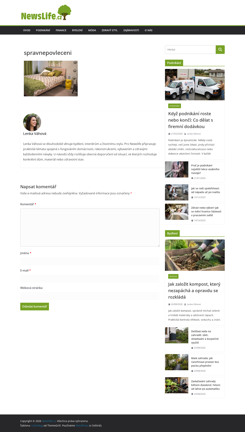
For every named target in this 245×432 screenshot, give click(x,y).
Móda (92, 30)
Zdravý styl (110, 30)
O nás (148, 30)
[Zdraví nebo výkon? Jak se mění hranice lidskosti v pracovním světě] (176, 214)
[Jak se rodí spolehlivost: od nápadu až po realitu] (176, 192)
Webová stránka (31, 288)
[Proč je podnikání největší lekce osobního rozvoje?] (176, 171)
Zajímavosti (131, 30)
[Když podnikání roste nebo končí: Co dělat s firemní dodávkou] (195, 84)
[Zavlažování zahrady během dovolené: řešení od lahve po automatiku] (176, 387)
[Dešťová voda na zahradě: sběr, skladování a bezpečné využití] (176, 339)
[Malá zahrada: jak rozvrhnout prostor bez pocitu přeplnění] (176, 364)
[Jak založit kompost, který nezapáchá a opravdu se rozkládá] (195, 255)
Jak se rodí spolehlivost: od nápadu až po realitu (205, 190)
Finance (61, 30)
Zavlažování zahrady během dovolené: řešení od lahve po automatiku (205, 385)
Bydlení (77, 30)
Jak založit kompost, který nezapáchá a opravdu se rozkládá (194, 290)
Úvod (26, 30)
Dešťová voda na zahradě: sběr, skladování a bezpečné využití (205, 337)
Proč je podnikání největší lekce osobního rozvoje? (205, 169)
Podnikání (43, 30)
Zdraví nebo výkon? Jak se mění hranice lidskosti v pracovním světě (206, 211)
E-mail (25, 270)
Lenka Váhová (194, 133)
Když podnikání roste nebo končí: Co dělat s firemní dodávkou (190, 120)
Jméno (25, 253)
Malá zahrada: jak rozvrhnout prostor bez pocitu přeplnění (205, 361)
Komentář (28, 204)
